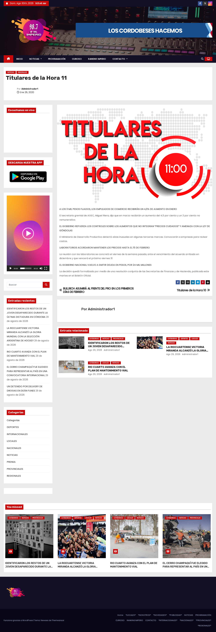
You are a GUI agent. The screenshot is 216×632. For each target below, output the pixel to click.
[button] (202, 59)
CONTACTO (119, 58)
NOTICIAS (34, 58)
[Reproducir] (10, 268)
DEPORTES (13, 427)
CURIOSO (77, 58)
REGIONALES (22, 72)
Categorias (13, 420)
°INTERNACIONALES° (168, 620)
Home (120, 615)
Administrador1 (29, 89)
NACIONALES (14, 448)
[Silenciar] (41, 268)
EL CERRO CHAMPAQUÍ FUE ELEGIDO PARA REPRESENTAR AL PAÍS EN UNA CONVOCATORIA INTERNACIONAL (27, 371)
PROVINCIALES (15, 469)
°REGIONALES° (204, 625)
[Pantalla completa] (45, 268)
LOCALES (12, 441)
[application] (28, 233)
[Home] (8, 59)
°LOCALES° (131, 615)
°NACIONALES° (187, 620)
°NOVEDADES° (160, 615)
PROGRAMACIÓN (57, 58)
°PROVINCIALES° (203, 620)
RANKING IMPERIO (97, 58)
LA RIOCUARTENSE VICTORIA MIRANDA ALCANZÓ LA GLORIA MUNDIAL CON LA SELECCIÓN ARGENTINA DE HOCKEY (77, 568)
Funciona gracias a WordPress (18, 620)
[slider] (25, 268)
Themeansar (58, 620)
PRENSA (11, 462)
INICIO (19, 58)
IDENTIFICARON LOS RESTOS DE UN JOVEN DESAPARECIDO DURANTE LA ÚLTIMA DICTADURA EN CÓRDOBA (27, 313)
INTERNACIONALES (17, 434)
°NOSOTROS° (144, 615)
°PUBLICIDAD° (175, 615)
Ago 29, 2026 (95, 350)
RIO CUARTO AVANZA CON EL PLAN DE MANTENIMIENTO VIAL (108, 368)
